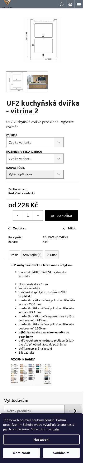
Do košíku (64, 215)
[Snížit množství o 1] (18, 215)
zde (56, 429)
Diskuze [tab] (52, 254)
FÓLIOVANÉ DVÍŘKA (55, 237)
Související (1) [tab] (32, 254)
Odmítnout (21, 453)
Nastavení (41, 439)
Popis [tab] (14, 254)
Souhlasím (61, 453)
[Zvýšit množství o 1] (38, 215)
